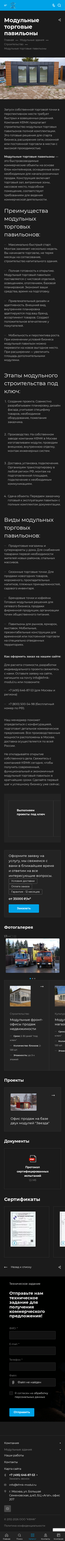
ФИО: (13, 1328)
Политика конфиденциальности (24, 1525)
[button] (30, 978)
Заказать (24, 908)
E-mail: (14, 1344)
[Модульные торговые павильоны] (32, 955)
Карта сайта (12, 1468)
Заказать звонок (19, 1478)
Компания (11, 1443)
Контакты (11, 1462)
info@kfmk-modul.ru (22, 1484)
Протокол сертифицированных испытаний (33, 1171)
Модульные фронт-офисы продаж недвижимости (26, 1024)
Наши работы (14, 1455)
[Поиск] (59, 5)
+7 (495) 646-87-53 (22, 1475)
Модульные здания (18, 1449)
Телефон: (15, 1359)
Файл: (13, 1375)
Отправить (22, 1412)
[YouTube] (7, 1508)
